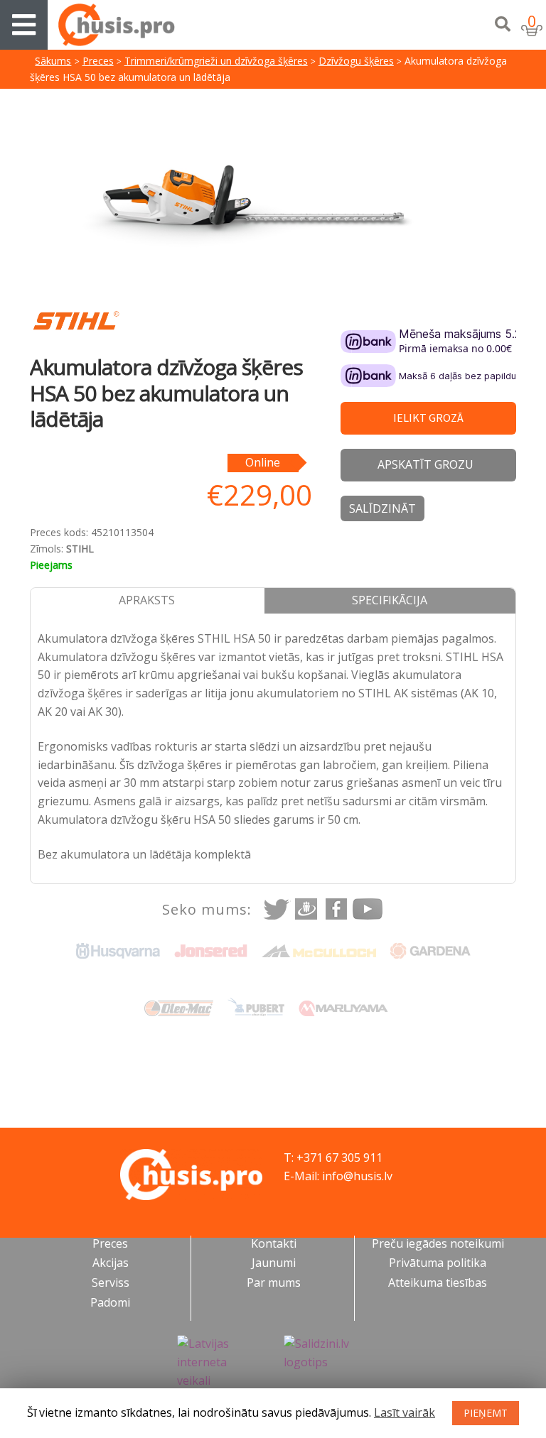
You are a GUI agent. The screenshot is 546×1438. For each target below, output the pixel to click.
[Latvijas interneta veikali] (219, 1362)
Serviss (110, 1282)
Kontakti (273, 1243)
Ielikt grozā (428, 417)
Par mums (274, 1282)
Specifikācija (389, 600)
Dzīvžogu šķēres (356, 60)
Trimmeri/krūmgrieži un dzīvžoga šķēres (216, 60)
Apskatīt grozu (425, 464)
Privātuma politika (437, 1262)
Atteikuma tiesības (437, 1282)
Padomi (110, 1302)
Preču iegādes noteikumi (438, 1243)
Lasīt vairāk (404, 1412)
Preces (98, 60)
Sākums (53, 60)
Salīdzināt (382, 508)
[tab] (147, 601)
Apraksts (147, 600)
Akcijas (110, 1262)
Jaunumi (274, 1262)
